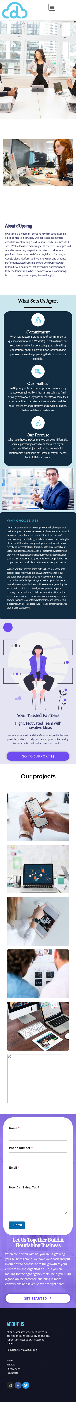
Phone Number (21, 1148)
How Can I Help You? (24, 1187)
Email (14, 1167)
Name (14, 1128)
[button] (52, 7)
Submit (17, 1225)
